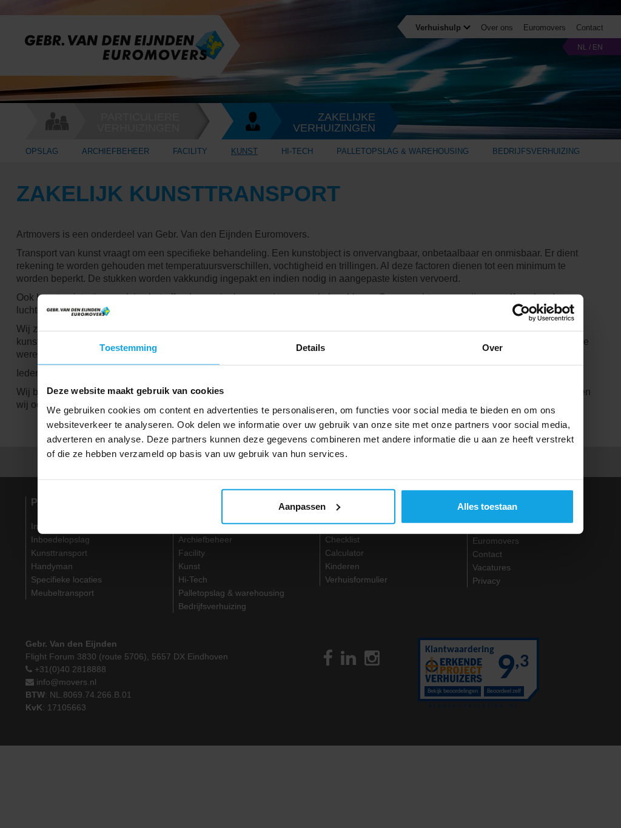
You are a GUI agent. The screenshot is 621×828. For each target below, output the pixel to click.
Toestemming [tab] (128, 347)
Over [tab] (492, 347)
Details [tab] (311, 347)
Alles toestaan (487, 506)
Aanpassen (302, 506)
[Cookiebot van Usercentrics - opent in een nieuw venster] (521, 313)
